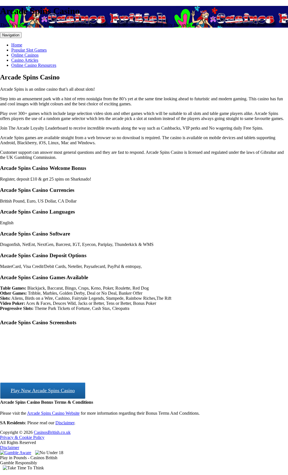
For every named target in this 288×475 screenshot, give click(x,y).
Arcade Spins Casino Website (53, 413)
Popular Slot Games (29, 50)
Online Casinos (25, 55)
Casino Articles (24, 60)
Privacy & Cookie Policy (22, 437)
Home (16, 45)
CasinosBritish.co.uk (52, 432)
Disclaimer (64, 422)
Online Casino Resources (33, 65)
